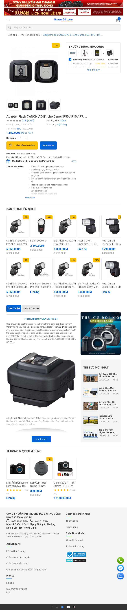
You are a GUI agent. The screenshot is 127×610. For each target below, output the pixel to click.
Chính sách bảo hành (17, 563)
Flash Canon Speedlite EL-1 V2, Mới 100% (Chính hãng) (87, 242)
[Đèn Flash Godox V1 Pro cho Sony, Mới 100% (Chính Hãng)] (89, 269)
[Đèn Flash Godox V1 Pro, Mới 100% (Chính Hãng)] (65, 226)
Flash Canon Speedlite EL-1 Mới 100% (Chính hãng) (111, 285)
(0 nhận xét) (28, 120)
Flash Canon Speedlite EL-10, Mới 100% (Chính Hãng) (112, 242)
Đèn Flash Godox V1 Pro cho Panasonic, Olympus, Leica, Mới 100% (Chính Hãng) (41, 285)
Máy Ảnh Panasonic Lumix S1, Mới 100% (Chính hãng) (17, 484)
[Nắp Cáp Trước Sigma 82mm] (41, 468)
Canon (63, 120)
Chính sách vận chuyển (18, 557)
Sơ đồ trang (72, 527)
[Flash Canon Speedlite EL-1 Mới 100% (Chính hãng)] (112, 269)
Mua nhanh (48, 145)
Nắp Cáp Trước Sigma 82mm (38, 484)
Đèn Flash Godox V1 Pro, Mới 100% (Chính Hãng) (65, 242)
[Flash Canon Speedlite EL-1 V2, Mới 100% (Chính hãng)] (89, 226)
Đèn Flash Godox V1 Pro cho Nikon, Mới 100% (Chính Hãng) (17, 242)
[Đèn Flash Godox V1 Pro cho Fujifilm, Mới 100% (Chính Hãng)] (65, 269)
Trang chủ (11, 35)
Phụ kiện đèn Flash (30, 35)
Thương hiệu (72, 521)
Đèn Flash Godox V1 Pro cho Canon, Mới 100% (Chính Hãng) (17, 285)
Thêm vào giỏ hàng (24, 145)
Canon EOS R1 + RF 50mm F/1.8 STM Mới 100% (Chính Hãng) (64, 484)
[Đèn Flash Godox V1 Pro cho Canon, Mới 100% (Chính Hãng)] (17, 269)
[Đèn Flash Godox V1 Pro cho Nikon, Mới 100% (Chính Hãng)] (17, 226)
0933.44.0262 (41, 520)
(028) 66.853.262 (19, 520)
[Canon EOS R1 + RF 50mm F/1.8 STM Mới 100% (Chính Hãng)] (65, 468)
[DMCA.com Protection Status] (76, 560)
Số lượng (11, 138)
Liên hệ (10, 582)
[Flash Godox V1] (41, 226)
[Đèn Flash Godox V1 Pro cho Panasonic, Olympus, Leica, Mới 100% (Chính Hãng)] (41, 269)
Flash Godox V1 (39, 240)
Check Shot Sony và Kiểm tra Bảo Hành (26, 569)
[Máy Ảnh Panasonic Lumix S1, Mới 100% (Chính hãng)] (17, 468)
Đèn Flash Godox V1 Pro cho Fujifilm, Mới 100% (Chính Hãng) (65, 285)
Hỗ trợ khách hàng (15, 551)
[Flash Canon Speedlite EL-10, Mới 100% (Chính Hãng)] (112, 226)
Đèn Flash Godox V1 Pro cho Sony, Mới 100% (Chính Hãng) (89, 285)
